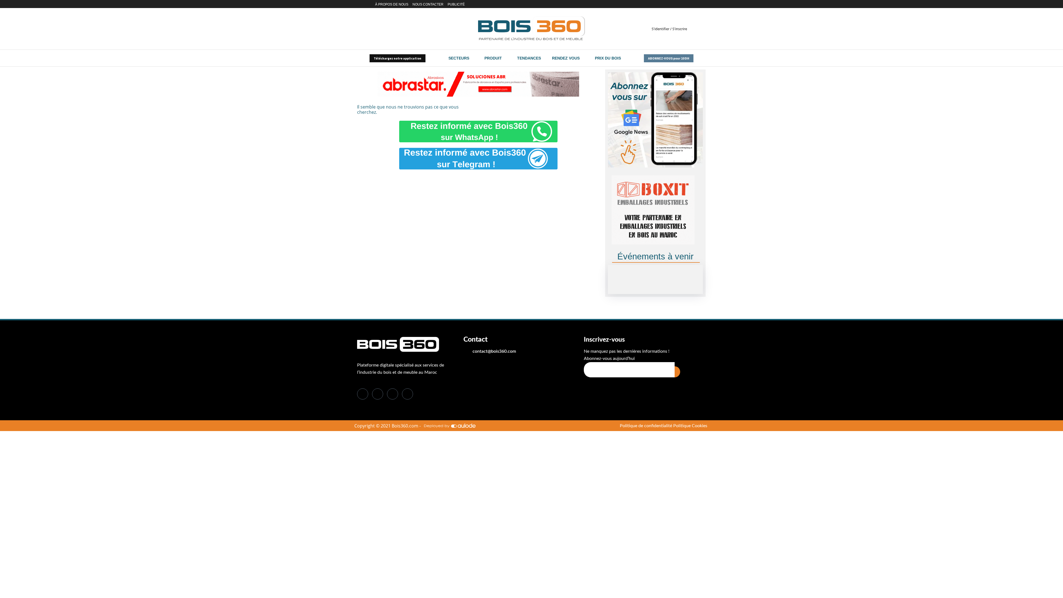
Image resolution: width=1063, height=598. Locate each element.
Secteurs (458, 58)
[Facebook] (663, 4)
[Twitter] (667, 4)
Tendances (529, 58)
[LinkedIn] (392, 393)
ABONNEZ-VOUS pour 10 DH (668, 58)
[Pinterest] (685, 4)
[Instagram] (679, 4)
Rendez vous (566, 58)
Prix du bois (608, 58)
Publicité (456, 4)
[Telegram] (691, 4)
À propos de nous (391, 4)
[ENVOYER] (677, 371)
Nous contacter (427, 4)
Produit (493, 58)
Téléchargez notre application (397, 58)
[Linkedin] (672, 4)
